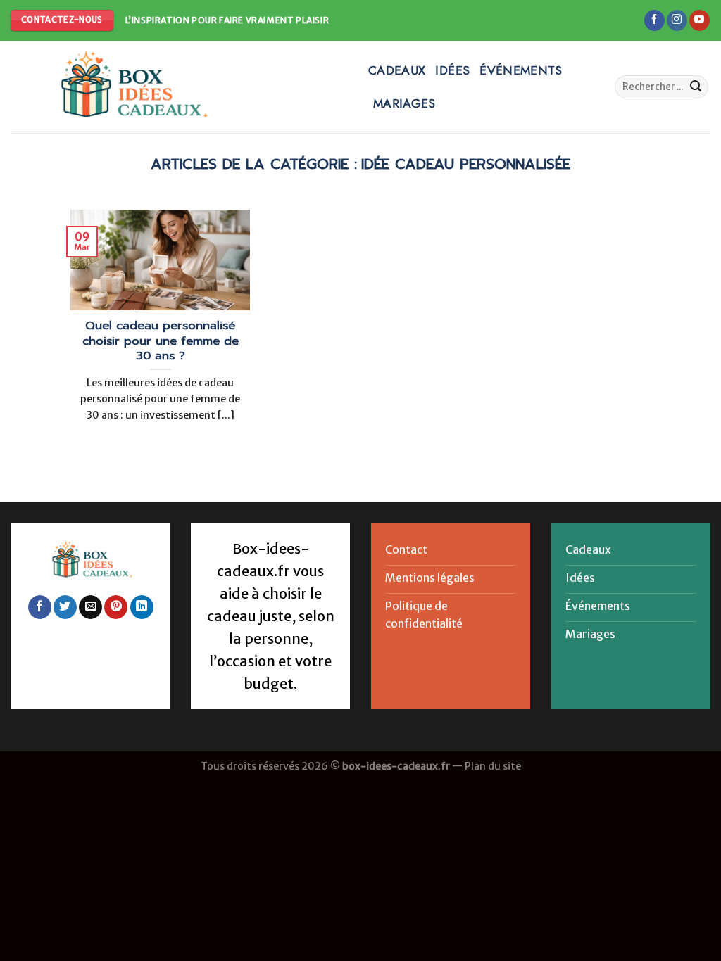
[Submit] (696, 87)
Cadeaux (396, 70)
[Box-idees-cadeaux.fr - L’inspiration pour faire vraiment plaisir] (179, 87)
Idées (452, 70)
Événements (521, 70)
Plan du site (493, 766)
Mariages (404, 103)
